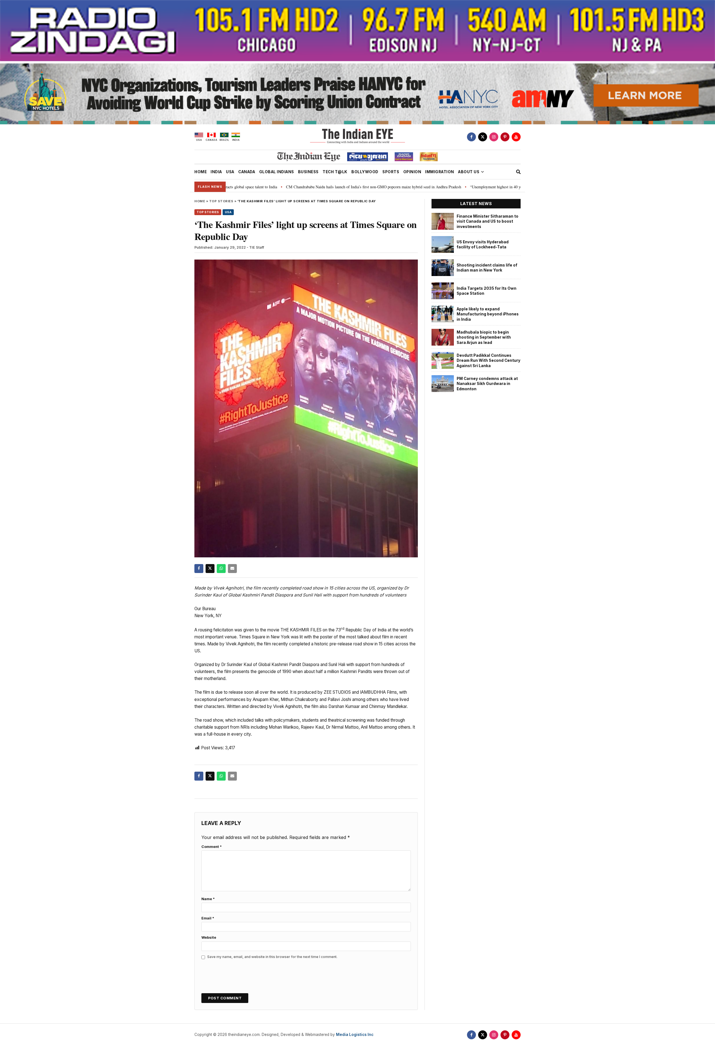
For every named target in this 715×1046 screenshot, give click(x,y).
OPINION (412, 172)
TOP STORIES (221, 201)
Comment (211, 847)
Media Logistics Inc (354, 1034)
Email (207, 918)
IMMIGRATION (439, 172)
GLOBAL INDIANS (276, 172)
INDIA (216, 172)
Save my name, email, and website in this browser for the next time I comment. (272, 957)
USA (230, 172)
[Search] (518, 171)
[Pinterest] (504, 136)
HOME (200, 172)
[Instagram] (493, 136)
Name (208, 899)
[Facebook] (471, 136)
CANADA (246, 172)
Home (199, 201)
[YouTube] (516, 136)
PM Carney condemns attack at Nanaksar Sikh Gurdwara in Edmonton (487, 383)
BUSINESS (308, 172)
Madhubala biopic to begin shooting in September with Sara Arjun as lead (484, 337)
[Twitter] (482, 136)
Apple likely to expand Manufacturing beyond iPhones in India (488, 314)
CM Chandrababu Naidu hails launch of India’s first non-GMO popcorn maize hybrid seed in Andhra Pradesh (315, 186)
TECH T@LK (335, 172)
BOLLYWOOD (364, 172)
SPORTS (390, 172)
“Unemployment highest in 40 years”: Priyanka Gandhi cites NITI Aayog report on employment (488, 186)
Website (208, 937)
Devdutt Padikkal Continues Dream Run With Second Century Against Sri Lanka (488, 360)
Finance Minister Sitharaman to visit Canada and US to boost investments (487, 221)
